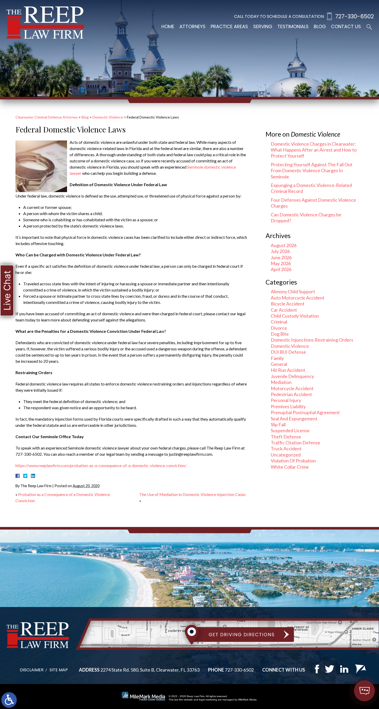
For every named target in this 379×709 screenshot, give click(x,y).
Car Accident (284, 310)
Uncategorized (286, 455)
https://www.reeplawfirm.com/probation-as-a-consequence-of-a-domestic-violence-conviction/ (100, 465)
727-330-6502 (354, 16)
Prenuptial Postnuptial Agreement (305, 412)
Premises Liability (288, 406)
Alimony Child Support (293, 291)
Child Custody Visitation (295, 316)
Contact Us (346, 26)
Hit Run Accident (288, 370)
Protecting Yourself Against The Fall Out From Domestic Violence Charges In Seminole (311, 170)
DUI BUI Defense (288, 352)
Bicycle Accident (287, 303)
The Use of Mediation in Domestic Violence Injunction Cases (192, 494)
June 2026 (281, 257)
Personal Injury (286, 400)
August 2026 (283, 245)
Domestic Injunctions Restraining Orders (312, 340)
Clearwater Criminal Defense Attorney (46, 117)
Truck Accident (286, 448)
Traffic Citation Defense (295, 442)
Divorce (279, 328)
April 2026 (281, 269)
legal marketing (208, 699)
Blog (320, 26)
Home (167, 26)
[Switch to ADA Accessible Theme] (9, 700)
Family (277, 358)
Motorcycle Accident (292, 388)
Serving (262, 26)
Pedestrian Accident (291, 394)
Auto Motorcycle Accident (297, 298)
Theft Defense (286, 436)
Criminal (279, 322)
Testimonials (293, 26)
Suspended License (290, 430)
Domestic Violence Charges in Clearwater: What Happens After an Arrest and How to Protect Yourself (314, 150)
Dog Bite (280, 334)
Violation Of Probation (293, 460)
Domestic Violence (108, 117)
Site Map (59, 670)
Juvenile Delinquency (292, 376)
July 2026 (280, 251)
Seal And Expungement (294, 418)
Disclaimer (32, 670)
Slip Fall (278, 424)
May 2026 (281, 263)
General (279, 364)
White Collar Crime (290, 467)
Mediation (281, 382)
